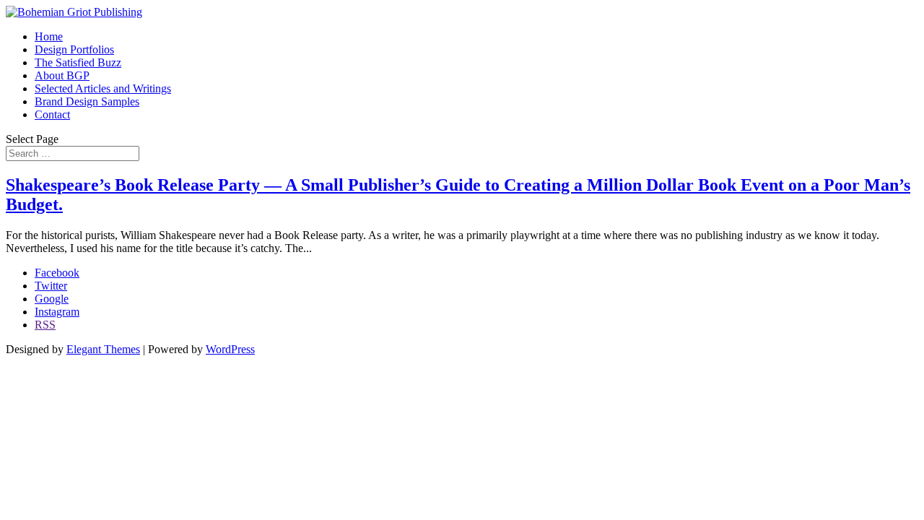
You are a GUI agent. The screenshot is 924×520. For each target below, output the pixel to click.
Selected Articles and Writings (103, 88)
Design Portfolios (74, 49)
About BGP (62, 75)
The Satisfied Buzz (78, 62)
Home (49, 36)
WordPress (230, 349)
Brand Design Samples (87, 101)
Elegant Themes (103, 349)
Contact (52, 114)
